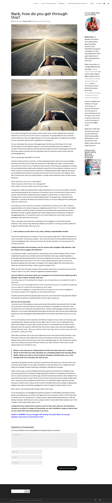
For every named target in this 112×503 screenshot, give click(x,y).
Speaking (61, 3)
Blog (92, 3)
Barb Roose (17, 21)
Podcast (99, 3)
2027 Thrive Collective (48, 3)
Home (35, 3)
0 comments (45, 21)
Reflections (36, 21)
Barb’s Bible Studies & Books (77, 3)
